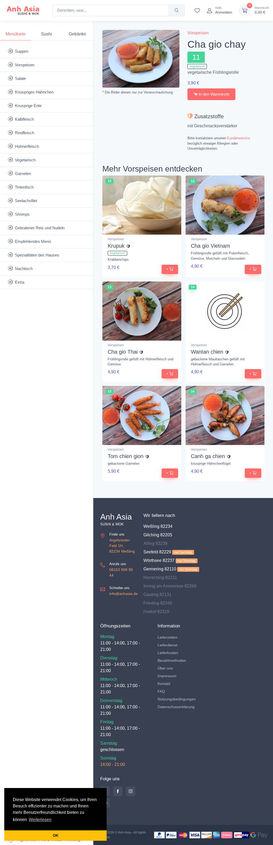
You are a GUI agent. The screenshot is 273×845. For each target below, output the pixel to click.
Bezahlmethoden (172, 660)
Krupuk (116, 246)
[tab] (15, 34)
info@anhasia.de (123, 593)
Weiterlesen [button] (40, 819)
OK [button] (55, 835)
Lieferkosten (168, 653)
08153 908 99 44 (121, 572)
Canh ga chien (208, 456)
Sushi (46, 34)
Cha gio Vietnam (210, 246)
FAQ (161, 691)
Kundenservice (238, 138)
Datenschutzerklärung (176, 707)
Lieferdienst (167, 645)
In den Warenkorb (213, 94)
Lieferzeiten (167, 637)
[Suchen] (176, 11)
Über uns (165, 668)
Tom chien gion (125, 456)
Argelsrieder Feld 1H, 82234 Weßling (122, 545)
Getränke (77, 34)
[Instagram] (130, 791)
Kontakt (164, 683)
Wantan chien (207, 352)
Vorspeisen (198, 33)
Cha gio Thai (123, 352)
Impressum (167, 676)
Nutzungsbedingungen (177, 699)
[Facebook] (118, 791)
